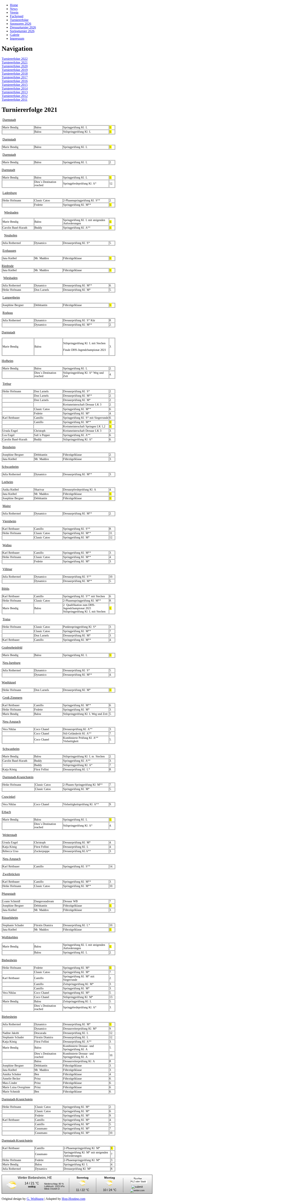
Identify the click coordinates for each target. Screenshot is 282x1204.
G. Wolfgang (35, 1198)
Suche (138, 1178)
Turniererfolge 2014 (15, 88)
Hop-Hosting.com (73, 1198)
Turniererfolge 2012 (15, 96)
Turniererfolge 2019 (15, 70)
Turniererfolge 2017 (15, 77)
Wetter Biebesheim (32, 1177)
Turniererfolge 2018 (15, 73)
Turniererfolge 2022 (15, 58)
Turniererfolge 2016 (15, 81)
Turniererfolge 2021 (15, 62)
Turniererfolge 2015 (15, 84)
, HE (49, 1177)
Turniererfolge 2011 (14, 99)
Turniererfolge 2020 (15, 66)
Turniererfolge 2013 (15, 92)
